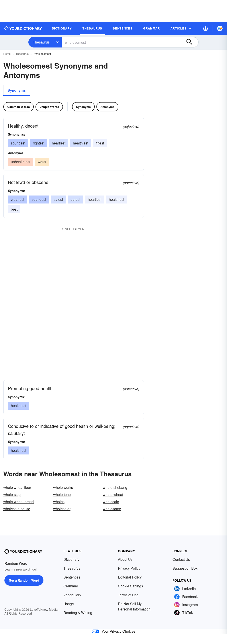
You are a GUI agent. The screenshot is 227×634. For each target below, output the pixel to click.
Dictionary (71, 559)
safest (58, 199)
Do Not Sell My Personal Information (134, 606)
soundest (18, 143)
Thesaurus (41, 42)
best (14, 209)
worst (42, 161)
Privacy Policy (129, 568)
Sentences (71, 577)
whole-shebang (115, 487)
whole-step (12, 494)
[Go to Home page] (23, 28)
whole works (63, 487)
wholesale (111, 501)
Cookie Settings (130, 586)
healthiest (80, 143)
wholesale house (16, 508)
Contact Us (181, 559)
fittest (100, 143)
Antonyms (107, 107)
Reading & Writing (77, 612)
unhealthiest (20, 161)
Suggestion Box (185, 568)
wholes (59, 501)
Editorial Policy (130, 577)
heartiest (58, 143)
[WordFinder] (220, 28)
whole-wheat (113, 494)
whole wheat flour (17, 487)
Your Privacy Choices (118, 631)
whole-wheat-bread (18, 501)
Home (7, 53)
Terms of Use (128, 594)
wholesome (112, 508)
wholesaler (61, 508)
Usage (68, 603)
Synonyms (17, 90)
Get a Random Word (24, 580)
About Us (125, 559)
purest (75, 199)
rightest (38, 143)
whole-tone (62, 494)
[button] (205, 28)
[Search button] (191, 42)
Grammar (70, 586)
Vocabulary (72, 594)
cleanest (17, 199)
